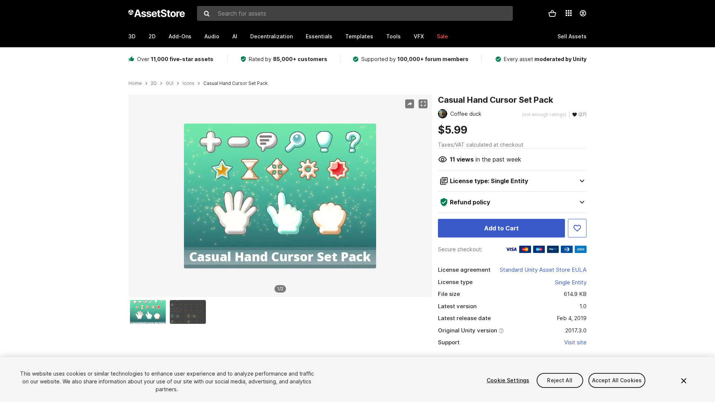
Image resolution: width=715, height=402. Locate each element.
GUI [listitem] (170, 83)
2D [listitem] (154, 83)
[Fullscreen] (423, 103)
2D (152, 36)
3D (132, 36)
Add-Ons (180, 36)
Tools (393, 36)
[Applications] (568, 13)
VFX (419, 36)
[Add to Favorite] (577, 228)
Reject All (559, 380)
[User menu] (583, 13)
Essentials (319, 36)
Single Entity (571, 282)
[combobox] (355, 13)
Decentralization (271, 36)
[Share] (409, 103)
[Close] (683, 381)
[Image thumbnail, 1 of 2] (150, 312)
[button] (552, 13)
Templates (359, 36)
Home (135, 83)
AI (234, 36)
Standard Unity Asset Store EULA (543, 269)
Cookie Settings (508, 380)
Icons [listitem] (188, 83)
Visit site (575, 342)
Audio (211, 36)
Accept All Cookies (617, 380)
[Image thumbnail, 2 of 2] (189, 312)
